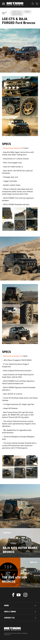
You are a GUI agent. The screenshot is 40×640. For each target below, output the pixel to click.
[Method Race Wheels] (15, 4)
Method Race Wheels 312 (12, 148)
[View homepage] (20, 628)
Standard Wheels (17, 14)
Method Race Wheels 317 (12, 356)
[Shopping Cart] (37, 4)
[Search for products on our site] (33, 4)
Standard (27, 11)
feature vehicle (16, 11)
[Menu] (3, 4)
